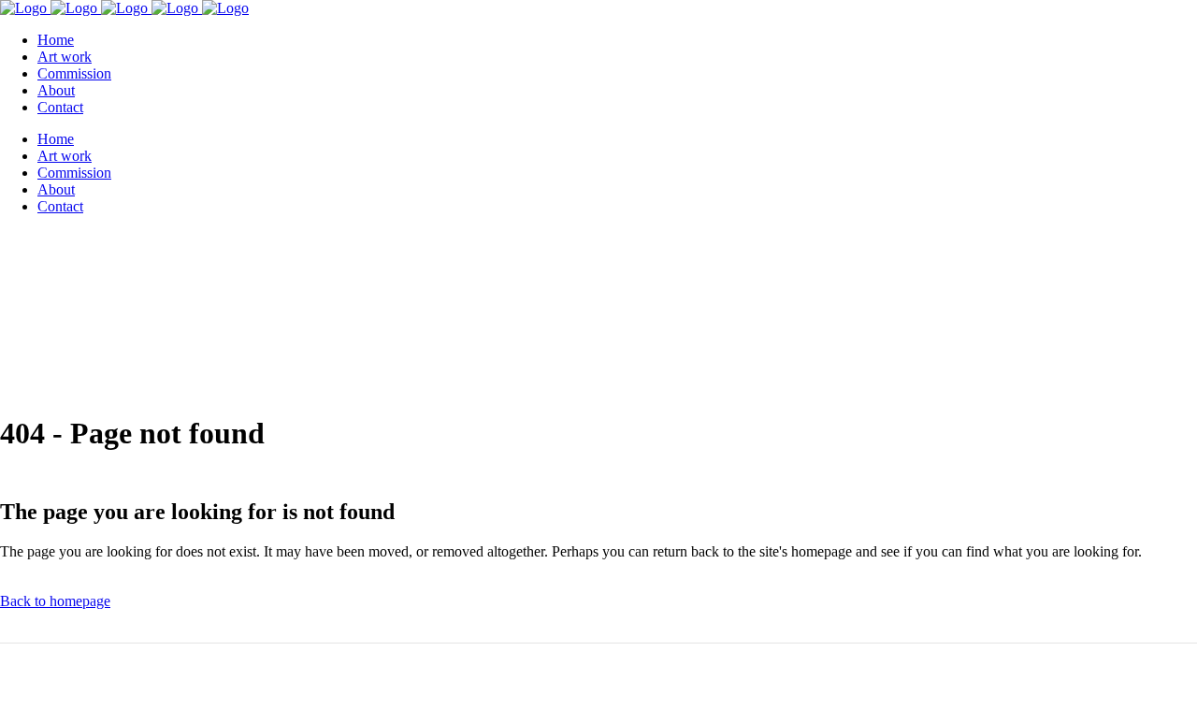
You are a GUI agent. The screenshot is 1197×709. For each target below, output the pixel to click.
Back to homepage (55, 601)
